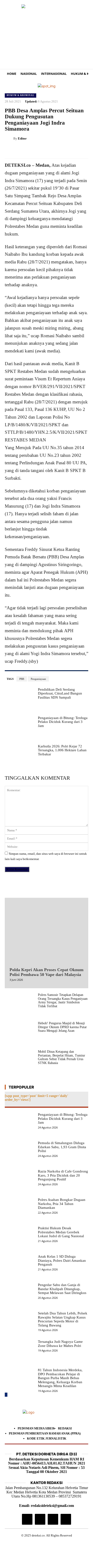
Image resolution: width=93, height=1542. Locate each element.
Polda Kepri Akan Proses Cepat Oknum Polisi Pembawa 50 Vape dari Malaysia (46, 972)
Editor (22, 138)
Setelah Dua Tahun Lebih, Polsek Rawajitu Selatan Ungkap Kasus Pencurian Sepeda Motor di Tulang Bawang (62, 1319)
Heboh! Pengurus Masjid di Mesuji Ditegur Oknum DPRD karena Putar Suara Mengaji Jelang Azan (62, 1026)
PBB (21, 678)
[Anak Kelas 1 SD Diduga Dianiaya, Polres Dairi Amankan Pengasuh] (19, 1266)
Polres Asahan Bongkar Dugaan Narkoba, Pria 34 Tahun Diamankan (61, 1204)
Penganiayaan (38, 678)
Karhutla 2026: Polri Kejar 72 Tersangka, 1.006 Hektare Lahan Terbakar (62, 750)
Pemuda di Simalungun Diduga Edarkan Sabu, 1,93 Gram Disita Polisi (62, 1147)
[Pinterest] (61, 150)
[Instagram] (27, 1519)
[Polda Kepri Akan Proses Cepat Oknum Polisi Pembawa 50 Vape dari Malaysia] (46, 931)
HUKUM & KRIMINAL (20, 95)
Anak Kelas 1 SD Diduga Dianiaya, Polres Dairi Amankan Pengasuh (62, 1260)
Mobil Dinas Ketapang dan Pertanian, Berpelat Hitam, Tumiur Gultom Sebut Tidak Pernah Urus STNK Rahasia (61, 1057)
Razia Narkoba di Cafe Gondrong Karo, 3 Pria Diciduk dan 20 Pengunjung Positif (63, 1175)
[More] (83, 150)
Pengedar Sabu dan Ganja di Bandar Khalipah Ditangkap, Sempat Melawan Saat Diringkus (62, 1289)
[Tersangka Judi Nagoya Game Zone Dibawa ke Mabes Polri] (19, 1351)
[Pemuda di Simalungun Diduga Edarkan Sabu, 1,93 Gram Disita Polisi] (19, 1153)
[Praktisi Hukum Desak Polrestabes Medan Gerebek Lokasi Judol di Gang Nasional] (19, 1238)
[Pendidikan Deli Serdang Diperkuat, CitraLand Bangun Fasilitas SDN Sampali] (19, 699)
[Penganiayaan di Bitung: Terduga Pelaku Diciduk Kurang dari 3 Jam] (19, 727)
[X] (50, 150)
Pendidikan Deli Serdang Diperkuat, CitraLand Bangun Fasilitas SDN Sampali (60, 693)
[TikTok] (40, 1519)
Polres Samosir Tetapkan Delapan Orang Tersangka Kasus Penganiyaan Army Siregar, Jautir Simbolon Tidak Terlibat (63, 1000)
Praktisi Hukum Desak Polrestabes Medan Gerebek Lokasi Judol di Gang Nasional (61, 1232)
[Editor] (9, 138)
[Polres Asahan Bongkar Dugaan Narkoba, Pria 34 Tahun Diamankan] (19, 1209)
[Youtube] (66, 1519)
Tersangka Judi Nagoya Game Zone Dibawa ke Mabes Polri (60, 1344)
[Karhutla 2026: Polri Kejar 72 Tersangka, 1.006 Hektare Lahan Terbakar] (19, 756)
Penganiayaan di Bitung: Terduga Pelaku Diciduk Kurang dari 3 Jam (63, 722)
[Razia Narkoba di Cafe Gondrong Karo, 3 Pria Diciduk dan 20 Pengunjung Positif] (19, 1181)
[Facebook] (39, 150)
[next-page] (6, 1395)
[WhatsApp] (72, 150)
